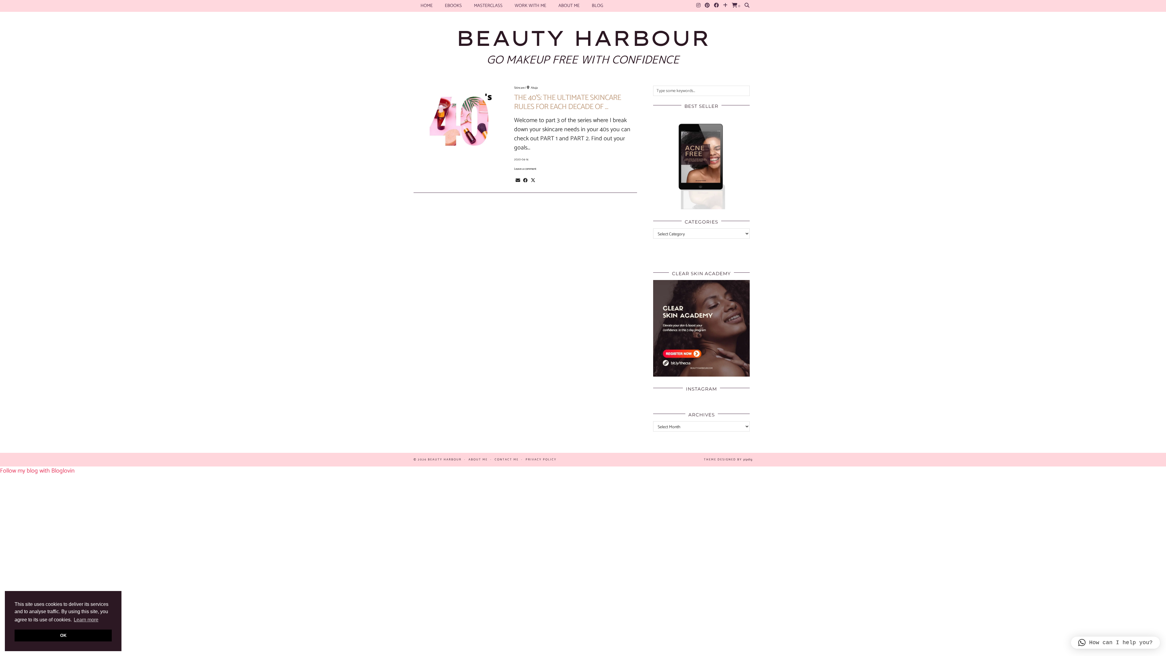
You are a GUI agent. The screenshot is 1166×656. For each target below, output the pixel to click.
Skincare (519, 87)
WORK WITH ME (530, 5)
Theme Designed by (728, 459)
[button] (1115, 643)
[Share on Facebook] (525, 180)
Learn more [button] (86, 619)
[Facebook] (716, 6)
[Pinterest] (707, 6)
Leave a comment (525, 168)
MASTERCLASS (488, 5)
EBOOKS (453, 5)
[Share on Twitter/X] (533, 180)
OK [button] (63, 635)
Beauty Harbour (583, 38)
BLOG (597, 5)
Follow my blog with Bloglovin (37, 471)
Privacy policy (541, 459)
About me (569, 5)
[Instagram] (698, 6)
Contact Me (507, 459)
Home (427, 5)
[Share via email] (518, 180)
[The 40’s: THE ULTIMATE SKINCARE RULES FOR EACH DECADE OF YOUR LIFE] (460, 123)
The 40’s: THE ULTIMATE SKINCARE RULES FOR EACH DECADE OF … (567, 102)
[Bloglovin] (725, 6)
